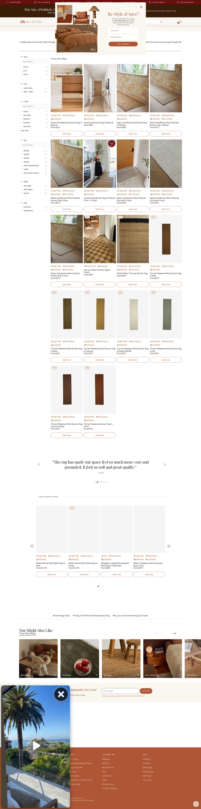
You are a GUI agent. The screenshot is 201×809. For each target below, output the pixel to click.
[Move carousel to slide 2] (97, 482)
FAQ (104, 771)
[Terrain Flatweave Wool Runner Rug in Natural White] (133, 314)
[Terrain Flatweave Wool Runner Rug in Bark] (166, 239)
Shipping (106, 759)
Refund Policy (108, 767)
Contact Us (107, 776)
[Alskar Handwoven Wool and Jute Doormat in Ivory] (166, 163)
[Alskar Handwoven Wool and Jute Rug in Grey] (149, 529)
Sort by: (58, 59)
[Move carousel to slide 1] (95, 482)
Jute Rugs (147, 776)
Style (25, 203)
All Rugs (146, 759)
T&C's (104, 780)
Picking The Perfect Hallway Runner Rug (91, 615)
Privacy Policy (108, 784)
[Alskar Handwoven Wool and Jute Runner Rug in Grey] (67, 163)
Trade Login (75, 784)
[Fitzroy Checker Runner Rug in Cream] (100, 239)
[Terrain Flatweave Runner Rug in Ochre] (100, 390)
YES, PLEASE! (123, 44)
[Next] (163, 465)
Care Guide (74, 776)
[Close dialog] (141, 6)
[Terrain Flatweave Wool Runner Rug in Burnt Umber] (67, 390)
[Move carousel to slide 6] (105, 482)
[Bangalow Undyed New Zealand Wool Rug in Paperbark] (116, 529)
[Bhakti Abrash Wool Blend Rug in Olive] (52, 529)
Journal (73, 771)
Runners (146, 763)
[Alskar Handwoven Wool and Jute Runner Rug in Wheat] (166, 88)
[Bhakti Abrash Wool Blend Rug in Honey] (84, 529)
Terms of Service (109, 788)
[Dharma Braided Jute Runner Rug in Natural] (67, 88)
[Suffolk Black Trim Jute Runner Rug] (133, 239)
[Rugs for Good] (30, 21)
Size (25, 140)
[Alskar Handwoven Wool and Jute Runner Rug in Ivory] (67, 239)
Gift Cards (147, 780)
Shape (25, 181)
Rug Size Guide (76, 767)
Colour (25, 101)
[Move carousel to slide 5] (103, 482)
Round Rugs (148, 771)
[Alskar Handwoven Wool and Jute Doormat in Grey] (133, 163)
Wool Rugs (147, 767)
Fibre (25, 57)
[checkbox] (35, 67)
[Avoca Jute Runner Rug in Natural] (100, 88)
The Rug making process (81, 763)
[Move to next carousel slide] (174, 634)
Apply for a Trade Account (81, 780)
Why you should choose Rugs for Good (130, 615)
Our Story (74, 759)
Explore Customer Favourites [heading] (48, 497)
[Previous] (37, 465)
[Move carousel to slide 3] (99, 482)
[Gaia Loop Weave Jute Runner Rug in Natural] (133, 88)
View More (25, 130)
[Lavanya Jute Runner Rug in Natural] (100, 163)
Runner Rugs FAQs (61, 615)
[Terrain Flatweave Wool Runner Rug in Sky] (166, 314)
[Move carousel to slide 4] (101, 482)
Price (25, 84)
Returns (105, 763)
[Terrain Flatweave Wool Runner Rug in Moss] (67, 314)
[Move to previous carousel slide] (157, 634)
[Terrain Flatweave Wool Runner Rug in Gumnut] (100, 314)
